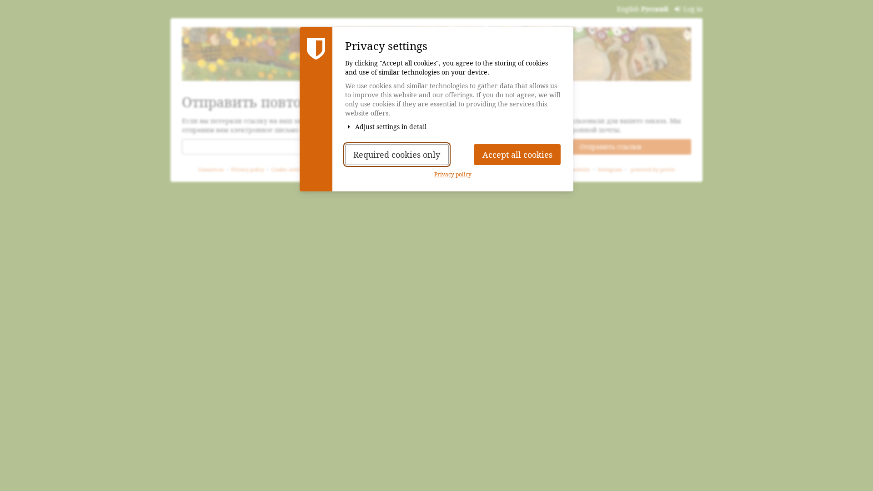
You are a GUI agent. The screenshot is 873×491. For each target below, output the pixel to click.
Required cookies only (396, 155)
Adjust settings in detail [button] (389, 126)
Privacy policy (453, 174)
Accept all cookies (517, 155)
